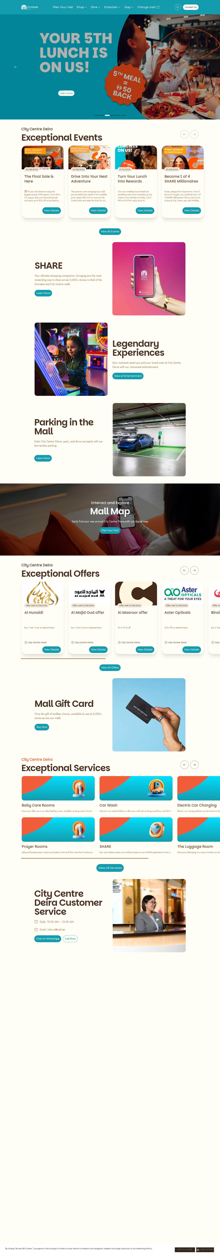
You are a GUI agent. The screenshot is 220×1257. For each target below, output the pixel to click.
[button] (205, 1249)
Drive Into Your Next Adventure (89, 179)
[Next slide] (204, 67)
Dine (94, 7)
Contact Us (191, 7)
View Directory (110, 93)
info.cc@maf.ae (56, 930)
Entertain (111, 7)
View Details (51, 210)
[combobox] (178, 7)
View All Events (110, 231)
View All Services (110, 868)
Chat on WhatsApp (47, 938)
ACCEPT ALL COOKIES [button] (184, 1250)
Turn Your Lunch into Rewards (132, 179)
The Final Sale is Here (39, 179)
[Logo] (29, 7)
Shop (80, 7)
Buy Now (41, 727)
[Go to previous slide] (184, 570)
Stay (128, 7)
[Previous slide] (15, 67)
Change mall (146, 7)
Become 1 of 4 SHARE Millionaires (181, 179)
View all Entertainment (128, 376)
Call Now (70, 938)
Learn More (43, 293)
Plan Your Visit (63, 7)
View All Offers (110, 667)
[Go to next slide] (194, 570)
